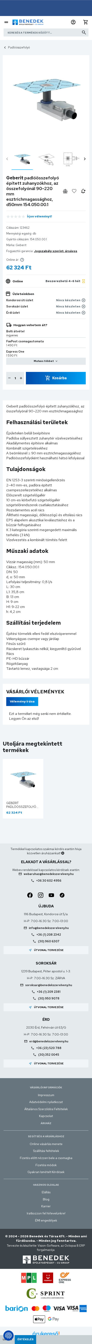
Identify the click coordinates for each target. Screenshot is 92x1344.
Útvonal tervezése (46, 950)
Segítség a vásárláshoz (46, 1136)
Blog (46, 1199)
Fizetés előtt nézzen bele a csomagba (46, 1158)
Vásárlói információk (46, 1087)
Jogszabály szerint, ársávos (55, 251)
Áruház (46, 1123)
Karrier (46, 1206)
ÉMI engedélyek (46, 1220)
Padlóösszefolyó (19, 47)
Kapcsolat (46, 1116)
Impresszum (46, 1095)
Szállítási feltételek (46, 1151)
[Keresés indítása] (84, 32)
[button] (73, 22)
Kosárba (59, 378)
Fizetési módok (46, 1165)
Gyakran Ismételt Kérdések (46, 1172)
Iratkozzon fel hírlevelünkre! (46, 1213)
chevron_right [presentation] (85, 159)
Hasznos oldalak (46, 1184)
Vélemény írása (22, 701)
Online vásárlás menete (46, 1144)
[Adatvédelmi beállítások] (8, 1335)
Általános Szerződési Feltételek (46, 1109)
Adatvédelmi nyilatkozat (46, 1102)
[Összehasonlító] (65, 191)
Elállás (46, 1192)
